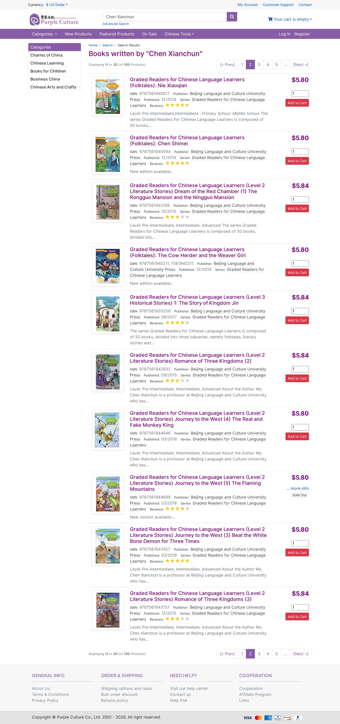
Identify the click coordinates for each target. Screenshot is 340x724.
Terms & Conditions (50, 694)
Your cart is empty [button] (291, 19)
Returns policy (114, 700)
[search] (232, 16)
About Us (41, 688)
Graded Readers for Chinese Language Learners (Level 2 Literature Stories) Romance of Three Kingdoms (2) (197, 358)
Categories (43, 33)
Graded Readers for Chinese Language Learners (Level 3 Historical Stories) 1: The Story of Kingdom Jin (197, 300)
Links (244, 700)
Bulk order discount (119, 694)
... (285, 64)
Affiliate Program (255, 694)
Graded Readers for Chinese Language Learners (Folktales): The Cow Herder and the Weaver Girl (188, 252)
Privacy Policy (45, 700)
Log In (284, 33)
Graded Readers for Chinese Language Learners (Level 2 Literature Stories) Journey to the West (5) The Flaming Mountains (197, 483)
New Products (78, 33)
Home (93, 45)
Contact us (180, 694)
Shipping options (117, 688)
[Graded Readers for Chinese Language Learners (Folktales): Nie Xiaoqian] (108, 96)
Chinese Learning (47, 63)
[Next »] (301, 64)
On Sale (149, 33)
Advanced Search (116, 24)
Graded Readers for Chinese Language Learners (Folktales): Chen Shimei (187, 140)
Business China (45, 78)
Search (107, 45)
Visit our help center (189, 688)
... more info (297, 488)
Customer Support (278, 4)
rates (147, 688)
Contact (305, 4)
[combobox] (165, 16)
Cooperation (251, 688)
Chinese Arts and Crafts (53, 86)
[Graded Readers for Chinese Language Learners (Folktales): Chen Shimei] (108, 154)
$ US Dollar (55, 4)
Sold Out (299, 495)
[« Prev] (227, 64)
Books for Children (48, 71)
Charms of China (46, 55)
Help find (178, 700)
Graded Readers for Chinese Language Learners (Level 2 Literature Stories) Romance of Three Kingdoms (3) (197, 596)
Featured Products (117, 33)
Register (302, 33)
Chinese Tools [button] (178, 33)
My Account (248, 4)
